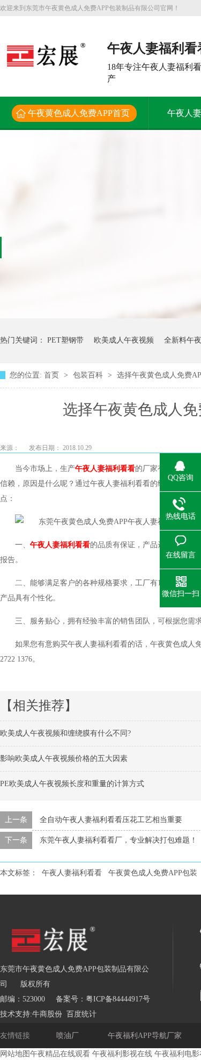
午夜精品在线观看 (60, 1054)
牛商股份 (47, 1014)
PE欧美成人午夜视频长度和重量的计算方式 (72, 784)
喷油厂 (68, 1036)
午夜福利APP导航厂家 (146, 1036)
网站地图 (15, 1054)
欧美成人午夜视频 (124, 340)
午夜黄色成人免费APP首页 (79, 113)
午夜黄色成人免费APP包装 (152, 873)
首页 (52, 375)
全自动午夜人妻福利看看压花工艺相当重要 (111, 820)
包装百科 (89, 375)
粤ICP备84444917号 (118, 999)
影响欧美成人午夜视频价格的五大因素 (64, 758)
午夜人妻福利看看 (105, 468)
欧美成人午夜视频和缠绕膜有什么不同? (65, 733)
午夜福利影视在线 (122, 1054)
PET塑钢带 (65, 340)
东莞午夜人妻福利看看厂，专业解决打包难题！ (118, 840)
